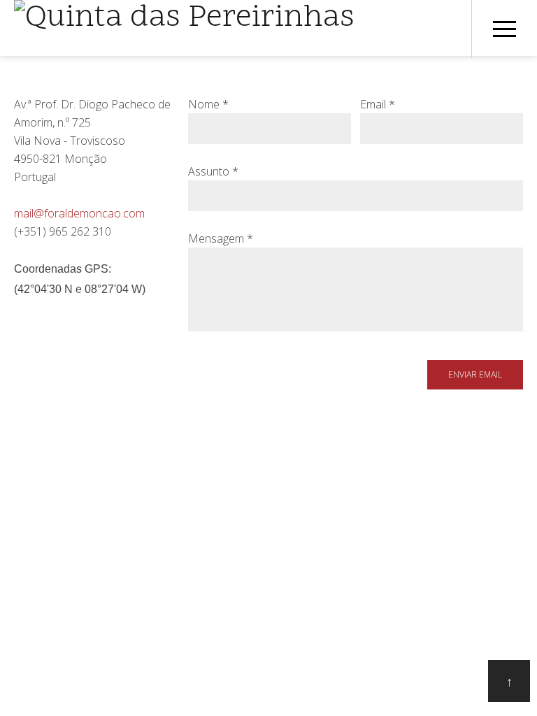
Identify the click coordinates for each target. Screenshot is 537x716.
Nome (208, 104)
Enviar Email (475, 374)
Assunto (213, 171)
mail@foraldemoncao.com (79, 213)
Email (377, 104)
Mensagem (220, 238)
